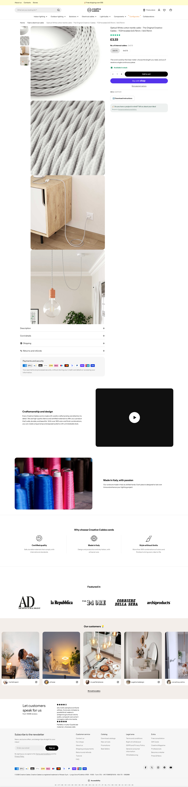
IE (96, 785)
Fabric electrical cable (35, 23)
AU (55, 785)
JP (102, 785)
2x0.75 (115, 51)
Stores (35, 3)
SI (122, 785)
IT (99, 785)
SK (116, 785)
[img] (69, 704)
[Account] (159, 10)
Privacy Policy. (19, 756)
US (129, 785)
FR (82, 785)
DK (76, 785)
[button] (115, 35)
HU (93, 785)
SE (119, 785)
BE (62, 785)
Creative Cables (25, 774)
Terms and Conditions (43, 754)
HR (90, 785)
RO (112, 785)
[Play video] (134, 417)
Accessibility (95, 781)
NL (106, 785)
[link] (29, 602)
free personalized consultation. (127, 109)
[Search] (58, 10)
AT (59, 785)
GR (86, 785)
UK (126, 785)
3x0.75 (125, 51)
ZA (132, 785)
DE (72, 785)
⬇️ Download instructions (122, 98)
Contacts (27, 3)
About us (18, 3)
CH (65, 785)
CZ (69, 785)
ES (79, 785)
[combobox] (38, 10)
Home (22, 23)
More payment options (139, 86)
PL (109, 785)
